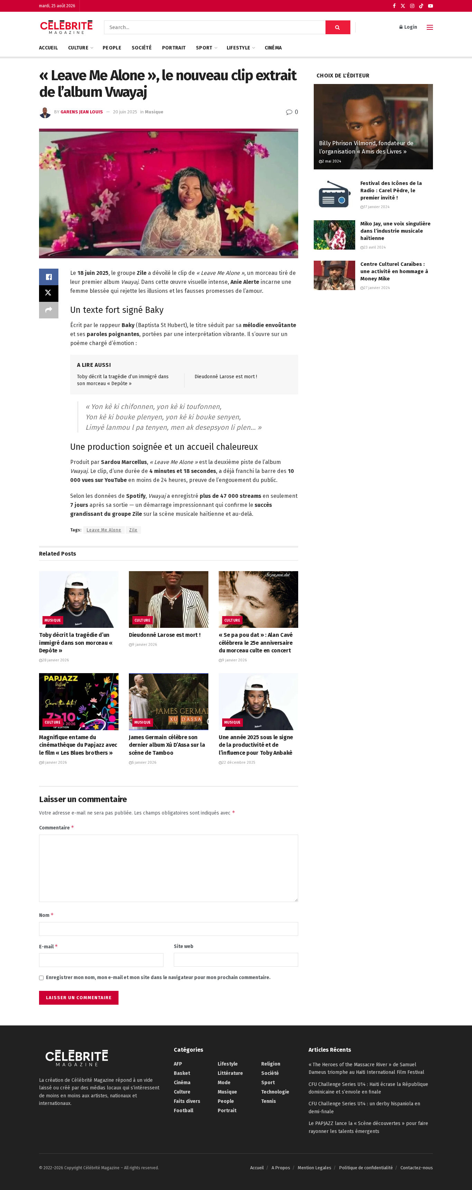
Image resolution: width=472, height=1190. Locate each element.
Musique (154, 111)
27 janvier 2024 (377, 288)
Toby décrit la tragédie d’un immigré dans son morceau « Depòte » (76, 643)
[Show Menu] (430, 27)
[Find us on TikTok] (421, 6)
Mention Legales (314, 1167)
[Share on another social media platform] (48, 310)
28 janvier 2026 (55, 660)
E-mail (48, 946)
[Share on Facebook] (48, 277)
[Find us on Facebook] (394, 6)
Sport (204, 48)
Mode (224, 1083)
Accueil (48, 48)
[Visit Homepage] (66, 27)
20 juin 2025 (125, 111)
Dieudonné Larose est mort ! (226, 377)
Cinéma (273, 48)
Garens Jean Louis (81, 111)
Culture (78, 48)
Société (142, 48)
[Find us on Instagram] (412, 6)
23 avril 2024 (375, 247)
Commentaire (56, 827)
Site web (183, 946)
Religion (270, 1064)
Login (410, 27)
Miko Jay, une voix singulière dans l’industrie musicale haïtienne (395, 231)
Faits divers (187, 1101)
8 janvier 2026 (54, 762)
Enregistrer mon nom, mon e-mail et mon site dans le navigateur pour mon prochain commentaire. (158, 977)
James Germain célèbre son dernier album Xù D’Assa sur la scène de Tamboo (167, 745)
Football (183, 1111)
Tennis (268, 1101)
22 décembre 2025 (238, 762)
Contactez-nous (416, 1167)
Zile (133, 530)
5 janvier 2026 (144, 762)
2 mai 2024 (331, 161)
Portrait (174, 48)
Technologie (275, 1092)
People (112, 48)
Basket (182, 1073)
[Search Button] (337, 27)
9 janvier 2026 (144, 644)
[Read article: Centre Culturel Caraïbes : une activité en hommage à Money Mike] (334, 275)
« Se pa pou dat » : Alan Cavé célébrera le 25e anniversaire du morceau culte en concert (256, 643)
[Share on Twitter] (48, 293)
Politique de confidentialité (366, 1167)
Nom (46, 915)
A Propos (281, 1167)
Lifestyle (239, 48)
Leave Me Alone (104, 530)
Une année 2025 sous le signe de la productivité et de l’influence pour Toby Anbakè (256, 745)
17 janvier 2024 (376, 207)
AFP (178, 1064)
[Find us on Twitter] (402, 6)
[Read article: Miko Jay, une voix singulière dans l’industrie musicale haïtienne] (334, 235)
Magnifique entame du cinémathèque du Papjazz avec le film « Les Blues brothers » (78, 745)
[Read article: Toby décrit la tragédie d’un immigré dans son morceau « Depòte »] (79, 599)
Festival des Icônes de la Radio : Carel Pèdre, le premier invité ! (391, 190)
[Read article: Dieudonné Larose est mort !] (168, 599)
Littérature (230, 1073)
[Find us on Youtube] (430, 6)
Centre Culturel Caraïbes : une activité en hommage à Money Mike (394, 271)
